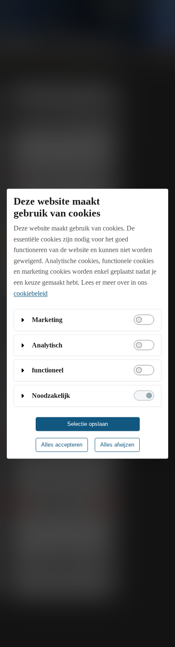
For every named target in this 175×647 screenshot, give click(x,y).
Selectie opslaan (87, 424)
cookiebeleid (31, 293)
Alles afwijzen (117, 445)
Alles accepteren (61, 445)
